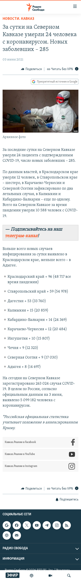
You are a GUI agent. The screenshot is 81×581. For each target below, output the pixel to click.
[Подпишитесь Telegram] (47, 525)
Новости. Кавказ (18, 19)
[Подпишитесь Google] (7, 525)
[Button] (31, 69)
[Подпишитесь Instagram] (56, 525)
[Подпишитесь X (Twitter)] (27, 525)
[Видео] (50, 575)
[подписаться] (17, 535)
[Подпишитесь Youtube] (37, 525)
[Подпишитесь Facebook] (17, 525)
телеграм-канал (21, 236)
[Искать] (68, 575)
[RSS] (67, 525)
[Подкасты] (7, 535)
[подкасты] (31, 575)
